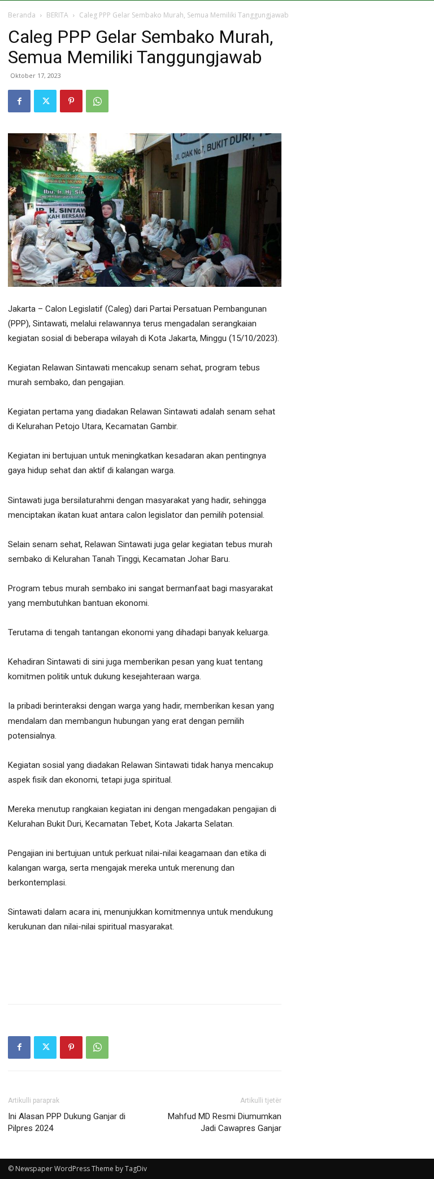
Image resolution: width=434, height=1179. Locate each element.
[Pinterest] (71, 101)
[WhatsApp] (97, 101)
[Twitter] (45, 101)
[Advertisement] (144, 966)
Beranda (22, 15)
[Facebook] (19, 101)
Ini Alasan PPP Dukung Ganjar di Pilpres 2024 (66, 1122)
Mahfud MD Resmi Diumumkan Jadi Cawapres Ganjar (224, 1122)
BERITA (57, 15)
